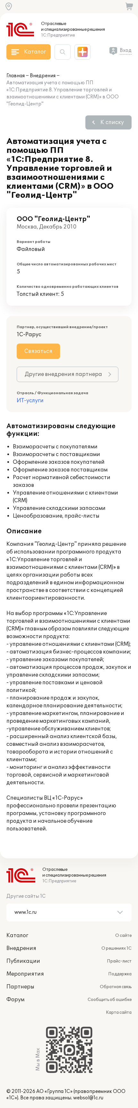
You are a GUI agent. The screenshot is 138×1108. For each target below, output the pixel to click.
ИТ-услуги (30, 400)
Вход (126, 50)
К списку (112, 122)
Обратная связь (116, 986)
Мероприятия (25, 974)
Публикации (23, 961)
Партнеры (20, 987)
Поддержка (120, 974)
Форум (15, 999)
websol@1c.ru (88, 1098)
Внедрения (43, 76)
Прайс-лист (119, 961)
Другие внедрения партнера (63, 374)
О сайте (123, 935)
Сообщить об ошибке (110, 999)
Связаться (38, 351)
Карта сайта (119, 1012)
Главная (15, 76)
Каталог (17, 935)
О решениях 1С (116, 948)
